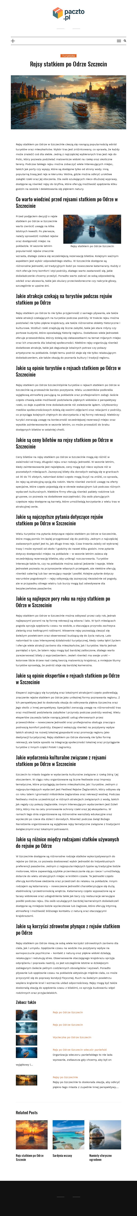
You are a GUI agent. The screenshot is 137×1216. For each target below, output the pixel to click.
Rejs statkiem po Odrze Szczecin (29, 1157)
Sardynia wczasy (62, 1155)
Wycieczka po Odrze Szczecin (72, 1037)
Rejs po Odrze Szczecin (68, 1012)
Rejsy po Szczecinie (65, 1077)
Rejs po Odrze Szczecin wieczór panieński (80, 1049)
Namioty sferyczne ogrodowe (100, 1157)
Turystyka (68, 55)
